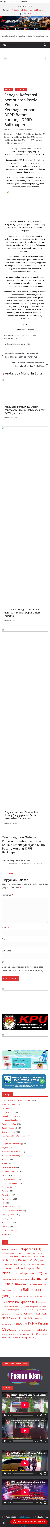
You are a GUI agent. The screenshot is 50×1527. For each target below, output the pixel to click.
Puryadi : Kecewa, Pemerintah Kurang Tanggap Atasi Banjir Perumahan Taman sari (21, 815)
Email (5, 939)
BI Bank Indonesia (9, 1116)
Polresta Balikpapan (10, 1207)
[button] (29, 1521)
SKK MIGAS (37, 1334)
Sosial (4, 1218)
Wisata (4, 1234)
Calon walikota (14, 1264)
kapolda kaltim (24, 1284)
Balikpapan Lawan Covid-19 (15, 1253)
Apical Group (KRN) (9, 1104)
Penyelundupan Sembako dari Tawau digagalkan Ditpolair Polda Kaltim (28, 364)
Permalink (39, 863)
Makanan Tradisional (10, 1171)
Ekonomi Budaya (8, 1132)
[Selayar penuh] (45, 1415)
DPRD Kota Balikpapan (22, 1273)
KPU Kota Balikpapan (10, 1155)
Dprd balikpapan (26, 1268)
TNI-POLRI (6, 1222)
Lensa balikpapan (23, 1302)
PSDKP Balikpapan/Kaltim (12, 1211)
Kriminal (5, 1159)
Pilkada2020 (20, 1324)
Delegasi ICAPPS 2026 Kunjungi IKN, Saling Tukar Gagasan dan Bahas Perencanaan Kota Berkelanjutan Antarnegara (28, 10)
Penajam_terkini (20, 1318)
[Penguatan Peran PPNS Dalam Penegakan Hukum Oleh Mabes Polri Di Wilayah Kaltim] (25, 380)
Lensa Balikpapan (26, 130)
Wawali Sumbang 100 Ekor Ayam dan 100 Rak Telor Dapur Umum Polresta (22, 612)
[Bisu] (41, 1415)
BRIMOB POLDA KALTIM (20, 1260)
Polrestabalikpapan (30, 1330)
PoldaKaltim (6, 1199)
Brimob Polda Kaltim (10, 1120)
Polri (43, 1330)
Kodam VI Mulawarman (11, 1151)
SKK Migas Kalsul (8, 1215)
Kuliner (4, 1163)
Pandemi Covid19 (14, 1306)
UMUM (5, 1226)
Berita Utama (7, 1112)
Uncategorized (7, 1230)
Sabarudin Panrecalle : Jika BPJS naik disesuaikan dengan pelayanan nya (21, 355)
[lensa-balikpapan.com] (5, 45)
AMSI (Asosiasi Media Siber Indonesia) (17, 1100)
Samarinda (24, 1334)
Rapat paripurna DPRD (10, 1334)
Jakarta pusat (26, 1279)
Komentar (7, 895)
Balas (11, 873)
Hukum (5, 1140)
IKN (16, 1279)
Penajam (5, 1191)
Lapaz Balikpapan (9, 1167)
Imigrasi (5, 1148)
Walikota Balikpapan (24, 1337)
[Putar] (5, 1415)
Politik (4, 1203)
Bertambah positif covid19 (33, 1256)
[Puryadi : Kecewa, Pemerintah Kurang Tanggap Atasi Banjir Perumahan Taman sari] (25, 630)
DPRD (8, 1268)
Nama (5, 927)
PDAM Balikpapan (9, 1179)
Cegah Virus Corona (29, 1264)
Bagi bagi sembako (10, 1249)
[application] (25, 1405)
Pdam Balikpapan (33, 1307)
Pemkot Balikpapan (9, 1183)
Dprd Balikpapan (21, 89)
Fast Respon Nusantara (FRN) (13, 1136)
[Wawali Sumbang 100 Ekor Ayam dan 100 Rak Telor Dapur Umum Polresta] (25, 428)
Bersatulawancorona (12, 1256)
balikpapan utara (35, 1253)
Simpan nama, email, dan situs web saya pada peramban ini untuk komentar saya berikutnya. (23, 969)
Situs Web (6, 950)
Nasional (5, 1175)
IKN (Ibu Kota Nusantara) (12, 1144)
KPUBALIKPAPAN (18, 1297)
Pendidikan (6, 1195)
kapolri (36, 1284)
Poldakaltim (15, 1330)
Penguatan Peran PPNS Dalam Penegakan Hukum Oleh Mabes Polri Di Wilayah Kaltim (25, 410)
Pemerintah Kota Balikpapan (29, 1310)
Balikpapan (8, 89)
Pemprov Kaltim (8, 1187)
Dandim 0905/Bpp (9, 1124)
